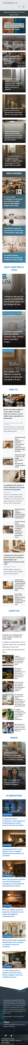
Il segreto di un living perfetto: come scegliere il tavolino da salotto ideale (12, 637)
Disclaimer (5, 1042)
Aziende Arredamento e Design (12, 313)
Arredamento (8, 22)
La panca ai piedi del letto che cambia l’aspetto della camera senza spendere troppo (13, 336)
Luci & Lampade (7, 845)
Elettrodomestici (7, 814)
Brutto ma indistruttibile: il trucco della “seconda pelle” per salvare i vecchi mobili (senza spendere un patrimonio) (13, 59)
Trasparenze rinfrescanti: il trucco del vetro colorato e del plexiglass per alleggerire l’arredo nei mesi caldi (14, 559)
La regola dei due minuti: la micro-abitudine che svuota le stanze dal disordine (14, 487)
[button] (19, 6)
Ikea (4, 275)
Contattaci (5, 1018)
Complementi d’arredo (9, 423)
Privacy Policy (15, 1040)
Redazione (5, 1040)
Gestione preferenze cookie (21, 1043)
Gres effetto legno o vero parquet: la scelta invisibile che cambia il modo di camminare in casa (20, 599)
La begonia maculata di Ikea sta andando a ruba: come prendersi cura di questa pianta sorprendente (20, 714)
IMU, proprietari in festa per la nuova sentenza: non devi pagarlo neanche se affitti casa (20, 728)
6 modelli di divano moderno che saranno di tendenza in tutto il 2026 (13, 257)
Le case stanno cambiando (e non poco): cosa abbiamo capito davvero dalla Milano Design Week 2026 (13, 201)
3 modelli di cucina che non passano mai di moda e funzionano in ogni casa (13, 230)
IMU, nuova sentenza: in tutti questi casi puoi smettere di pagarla (13, 782)
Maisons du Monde (8, 351)
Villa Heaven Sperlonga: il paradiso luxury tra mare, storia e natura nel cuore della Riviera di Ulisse (19, 673)
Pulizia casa (7, 492)
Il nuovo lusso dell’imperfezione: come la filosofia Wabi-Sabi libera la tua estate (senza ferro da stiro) (20, 585)
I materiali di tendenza (10, 566)
